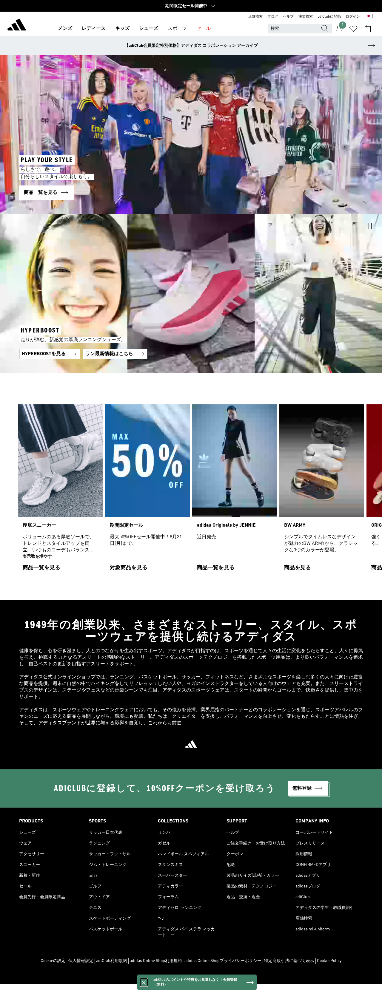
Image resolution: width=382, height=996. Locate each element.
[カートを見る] (368, 28)
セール (203, 28)
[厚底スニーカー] (60, 490)
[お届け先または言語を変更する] (368, 16)
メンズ (65, 28)
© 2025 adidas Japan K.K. (191, 976)
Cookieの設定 (53, 961)
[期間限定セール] (147, 490)
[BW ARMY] (321, 490)
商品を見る (297, 567)
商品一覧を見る (41, 567)
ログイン (353, 16)
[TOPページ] (16, 25)
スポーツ (177, 28)
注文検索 (305, 16)
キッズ (122, 28)
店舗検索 (255, 16)
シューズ (148, 28)
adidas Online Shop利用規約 (156, 961)
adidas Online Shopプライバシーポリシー (222, 961)
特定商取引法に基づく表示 (289, 961)
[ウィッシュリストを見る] (353, 28)
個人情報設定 (80, 961)
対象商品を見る (128, 567)
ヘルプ (288, 16)
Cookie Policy (329, 961)
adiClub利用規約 (111, 961)
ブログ (272, 16)
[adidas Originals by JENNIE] (234, 490)
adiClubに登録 (329, 16)
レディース (94, 28)
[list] (191, 490)
